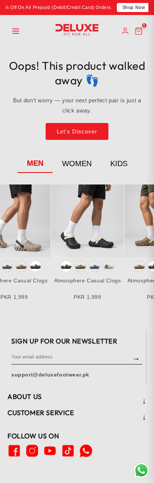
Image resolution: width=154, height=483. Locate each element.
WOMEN (77, 163)
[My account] (125, 31)
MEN (35, 163)
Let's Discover (77, 131)
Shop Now (133, 7)
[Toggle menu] (15, 31)
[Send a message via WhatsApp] (141, 470)
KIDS (118, 163)
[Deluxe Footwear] (77, 29)
